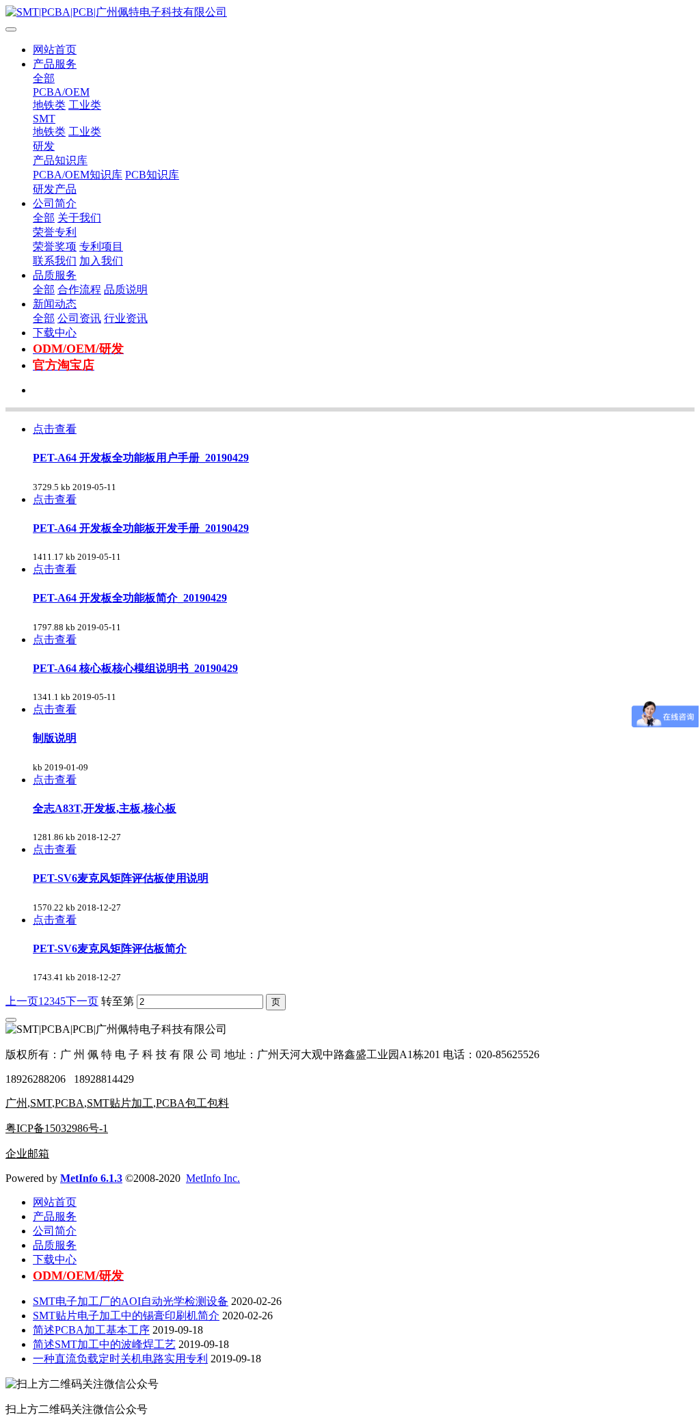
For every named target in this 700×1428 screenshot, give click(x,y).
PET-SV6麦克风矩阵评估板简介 (110, 948)
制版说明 (55, 738)
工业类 (84, 105)
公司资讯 (79, 318)
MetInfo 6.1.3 (91, 1178)
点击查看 (55, 429)
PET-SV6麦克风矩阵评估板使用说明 (120, 878)
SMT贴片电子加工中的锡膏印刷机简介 (126, 1315)
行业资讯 (126, 318)
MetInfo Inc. (213, 1178)
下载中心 (55, 332)
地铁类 (49, 105)
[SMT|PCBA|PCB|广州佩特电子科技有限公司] (350, 12)
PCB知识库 (152, 174)
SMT (44, 118)
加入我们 (101, 261)
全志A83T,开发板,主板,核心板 (104, 808)
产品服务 (55, 64)
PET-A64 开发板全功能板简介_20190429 (130, 598)
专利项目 (101, 246)
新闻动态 (55, 304)
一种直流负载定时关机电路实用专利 (120, 1358)
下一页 (82, 1001)
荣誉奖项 (55, 246)
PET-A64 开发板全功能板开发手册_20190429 (141, 528)
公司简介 (55, 203)
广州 (16, 1103)
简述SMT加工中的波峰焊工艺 (104, 1344)
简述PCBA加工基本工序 (91, 1330)
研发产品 (55, 189)
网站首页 (55, 49)
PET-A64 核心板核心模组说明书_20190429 (135, 668)
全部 (44, 78)
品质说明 (126, 289)
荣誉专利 (55, 232)
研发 (44, 146)
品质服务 (55, 275)
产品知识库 (60, 160)
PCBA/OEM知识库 (77, 174)
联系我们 (55, 261)
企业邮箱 (27, 1153)
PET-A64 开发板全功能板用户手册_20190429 (141, 457)
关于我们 (79, 218)
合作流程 (79, 289)
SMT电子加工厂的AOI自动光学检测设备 (130, 1301)
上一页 (21, 1001)
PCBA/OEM (61, 92)
